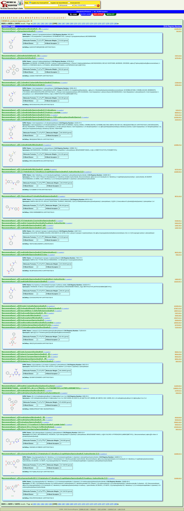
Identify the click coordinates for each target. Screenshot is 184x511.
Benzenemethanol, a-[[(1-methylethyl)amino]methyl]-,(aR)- (24, 225)
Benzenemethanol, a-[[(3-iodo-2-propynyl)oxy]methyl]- (22, 352)
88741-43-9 (178, 196)
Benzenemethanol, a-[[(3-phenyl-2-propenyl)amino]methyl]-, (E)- (26, 354)
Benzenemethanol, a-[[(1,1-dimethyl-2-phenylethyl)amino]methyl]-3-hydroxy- (31, 82)
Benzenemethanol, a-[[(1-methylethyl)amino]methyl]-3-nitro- (25, 255)
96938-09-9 (178, 420)
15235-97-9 (178, 119)
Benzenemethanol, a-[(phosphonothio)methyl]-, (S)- (21, 29)
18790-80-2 (178, 58)
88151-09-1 (178, 252)
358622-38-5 (178, 422)
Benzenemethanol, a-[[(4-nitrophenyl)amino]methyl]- (22, 422)
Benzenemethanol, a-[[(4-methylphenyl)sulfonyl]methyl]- (23, 390)
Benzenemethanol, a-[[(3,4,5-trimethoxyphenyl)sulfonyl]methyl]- (26, 327)
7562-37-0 (179, 254)
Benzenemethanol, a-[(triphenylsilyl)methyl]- (19, 58)
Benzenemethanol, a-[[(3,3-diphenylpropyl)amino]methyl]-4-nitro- (27, 325)
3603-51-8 (179, 429)
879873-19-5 (178, 308)
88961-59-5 (178, 359)
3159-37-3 (179, 110)
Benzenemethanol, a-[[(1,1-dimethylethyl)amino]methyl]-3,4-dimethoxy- (29, 110)
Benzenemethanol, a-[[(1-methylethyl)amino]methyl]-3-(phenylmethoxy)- (29, 252)
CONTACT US (112, 509)
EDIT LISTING (102, 509)
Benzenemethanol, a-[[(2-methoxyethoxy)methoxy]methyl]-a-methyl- (28, 323)
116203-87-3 (178, 281)
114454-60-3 (178, 386)
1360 (34, 23)
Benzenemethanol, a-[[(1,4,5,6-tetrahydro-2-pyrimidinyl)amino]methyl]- (29, 221)
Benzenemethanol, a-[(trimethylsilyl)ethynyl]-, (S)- (21, 56)
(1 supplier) (45, 29)
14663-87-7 (178, 279)
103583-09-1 (178, 117)
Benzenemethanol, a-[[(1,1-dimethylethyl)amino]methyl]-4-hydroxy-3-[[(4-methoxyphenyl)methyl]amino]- (41, 117)
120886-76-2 (178, 145)
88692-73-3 (178, 352)
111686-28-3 (178, 29)
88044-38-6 (178, 354)
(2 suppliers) (40, 58)
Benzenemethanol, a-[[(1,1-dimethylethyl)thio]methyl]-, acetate (25, 169)
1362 (42, 23)
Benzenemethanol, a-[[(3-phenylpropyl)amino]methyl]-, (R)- (24, 359)
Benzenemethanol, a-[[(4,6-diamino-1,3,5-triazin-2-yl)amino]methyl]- (28, 361)
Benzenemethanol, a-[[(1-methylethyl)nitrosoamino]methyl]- (25, 281)
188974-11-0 (178, 311)
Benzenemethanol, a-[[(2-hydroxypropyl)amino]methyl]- (23, 320)
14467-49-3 (178, 225)
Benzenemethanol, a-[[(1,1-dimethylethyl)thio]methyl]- (22, 145)
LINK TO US (121, 509)
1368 (67, 23)
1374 (91, 23)
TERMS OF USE (84, 509)
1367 (63, 23)
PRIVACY (93, 509)
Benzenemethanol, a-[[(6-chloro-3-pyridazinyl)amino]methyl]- (25, 429)
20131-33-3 (178, 115)
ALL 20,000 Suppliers (101, 11)
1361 (38, 23)
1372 (83, 23)
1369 (71, 23)
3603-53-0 (179, 361)
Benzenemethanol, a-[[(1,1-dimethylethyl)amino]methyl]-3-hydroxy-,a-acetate (31, 112)
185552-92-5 (178, 322)
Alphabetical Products (83, 11)
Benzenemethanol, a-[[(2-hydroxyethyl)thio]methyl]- (21, 315)
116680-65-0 (178, 478)
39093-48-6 (178, 315)
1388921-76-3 (177, 388)
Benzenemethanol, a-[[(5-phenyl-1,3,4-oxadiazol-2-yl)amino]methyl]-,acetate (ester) (33, 424)
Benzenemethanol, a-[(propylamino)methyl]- (19, 31)
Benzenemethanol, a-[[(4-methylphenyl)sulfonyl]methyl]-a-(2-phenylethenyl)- (31, 393)
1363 (46, 23)
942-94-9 (179, 31)
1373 (87, 23)
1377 (103, 23)
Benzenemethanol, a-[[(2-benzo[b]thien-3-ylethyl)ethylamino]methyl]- (28, 311)
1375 (95, 23)
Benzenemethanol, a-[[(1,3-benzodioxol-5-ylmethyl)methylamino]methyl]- (30, 196)
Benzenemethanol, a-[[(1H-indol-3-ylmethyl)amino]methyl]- (24, 306)
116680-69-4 (178, 171)
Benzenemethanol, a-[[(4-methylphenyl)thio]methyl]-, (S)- (23, 420)
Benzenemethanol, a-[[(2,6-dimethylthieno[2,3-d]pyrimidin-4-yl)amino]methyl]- (32, 308)
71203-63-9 (178, 327)
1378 (107, 23)
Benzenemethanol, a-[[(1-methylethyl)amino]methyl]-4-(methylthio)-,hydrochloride (33, 279)
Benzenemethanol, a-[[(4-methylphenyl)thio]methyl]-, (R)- (23, 417)
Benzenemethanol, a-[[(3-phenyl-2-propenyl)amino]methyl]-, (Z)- (26, 356)
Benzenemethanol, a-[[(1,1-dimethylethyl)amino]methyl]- (23, 85)
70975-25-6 (178, 55)
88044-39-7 (178, 356)
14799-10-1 (178, 390)
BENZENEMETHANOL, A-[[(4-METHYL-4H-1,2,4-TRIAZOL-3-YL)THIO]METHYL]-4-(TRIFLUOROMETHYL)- (41, 388)
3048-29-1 (179, 393)
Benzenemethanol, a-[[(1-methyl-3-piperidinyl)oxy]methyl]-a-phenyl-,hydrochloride (33, 223)
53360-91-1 (178, 220)
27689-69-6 (178, 82)
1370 (75, 23)
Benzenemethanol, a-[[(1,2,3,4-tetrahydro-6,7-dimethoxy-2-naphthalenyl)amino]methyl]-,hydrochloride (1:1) (42, 172)
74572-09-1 (178, 313)
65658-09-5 (178, 320)
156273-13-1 (178, 318)
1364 (50, 23)
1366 (59, 23)
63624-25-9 (178, 223)
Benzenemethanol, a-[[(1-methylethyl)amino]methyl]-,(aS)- (24, 228)
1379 (111, 23)
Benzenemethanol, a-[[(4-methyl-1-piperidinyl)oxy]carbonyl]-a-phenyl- (28, 386)
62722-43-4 (178, 169)
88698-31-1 (178, 112)
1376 (99, 23)
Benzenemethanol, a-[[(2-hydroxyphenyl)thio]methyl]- (22, 318)
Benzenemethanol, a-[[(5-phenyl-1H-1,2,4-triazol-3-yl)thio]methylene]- (28, 427)
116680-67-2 (178, 454)
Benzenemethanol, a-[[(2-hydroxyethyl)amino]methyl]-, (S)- (24, 313)
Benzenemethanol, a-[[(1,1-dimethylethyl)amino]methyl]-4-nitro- (26, 120)
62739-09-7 (178, 325)
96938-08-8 (178, 417)
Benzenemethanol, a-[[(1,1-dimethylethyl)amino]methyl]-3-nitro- (26, 115)
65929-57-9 (178, 424)
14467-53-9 (178, 228)
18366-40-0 (178, 85)
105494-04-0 (178, 427)
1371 (79, 23)
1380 (115, 23)
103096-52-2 (178, 306)
